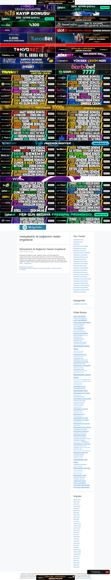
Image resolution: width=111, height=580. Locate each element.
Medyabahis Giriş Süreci (79, 250)
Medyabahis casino (78, 369)
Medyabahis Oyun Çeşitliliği (80, 246)
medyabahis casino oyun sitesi (78, 372)
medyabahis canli (78, 358)
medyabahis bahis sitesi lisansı (78, 351)
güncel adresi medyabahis (79, 331)
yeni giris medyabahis (81, 487)
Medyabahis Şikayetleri (78, 478)
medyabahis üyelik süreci (79, 477)
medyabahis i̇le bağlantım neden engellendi (41, 268)
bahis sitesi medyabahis (80, 318)
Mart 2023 (76, 560)
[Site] (27, 78)
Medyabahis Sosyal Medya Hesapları (82, 438)
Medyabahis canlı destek (26, 268)
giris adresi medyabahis (78, 324)
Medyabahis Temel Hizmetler (81, 274)
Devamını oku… (28, 263)
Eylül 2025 (76, 504)
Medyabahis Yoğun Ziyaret (80, 270)
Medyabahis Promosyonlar (27, 266)
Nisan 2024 (76, 532)
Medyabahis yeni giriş (81, 468)
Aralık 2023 (76, 541)
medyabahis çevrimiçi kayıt (77, 473)
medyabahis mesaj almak (77, 421)
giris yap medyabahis (78, 329)
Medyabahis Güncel (78, 396)
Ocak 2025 (76, 512)
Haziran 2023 (76, 554)
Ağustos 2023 (77, 549)
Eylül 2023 (76, 547)
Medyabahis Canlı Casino (79, 363)
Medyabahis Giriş (78, 241)
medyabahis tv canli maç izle (80, 445)
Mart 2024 (76, 534)
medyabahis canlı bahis (80, 362)
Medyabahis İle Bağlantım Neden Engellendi (43, 249)
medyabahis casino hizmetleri (80, 370)
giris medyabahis (78, 328)
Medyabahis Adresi (78, 239)
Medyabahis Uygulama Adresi (81, 289)
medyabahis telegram (79, 440)
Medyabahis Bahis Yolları (79, 265)
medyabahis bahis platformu (80, 343)
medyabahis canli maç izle (80, 360)
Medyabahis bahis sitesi (81, 347)
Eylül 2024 (76, 521)
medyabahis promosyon (81, 431)
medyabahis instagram (80, 409)
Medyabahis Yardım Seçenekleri (81, 252)
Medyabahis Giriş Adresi (81, 393)
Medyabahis (76, 244)
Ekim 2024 (76, 519)
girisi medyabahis (78, 326)
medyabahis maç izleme (81, 420)
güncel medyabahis (80, 333)
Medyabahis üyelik (79, 475)
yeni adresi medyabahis (56, 268)
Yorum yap (23, 269)
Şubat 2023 (76, 562)
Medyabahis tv (85, 442)
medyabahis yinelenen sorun (78, 470)
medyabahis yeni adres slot (77, 466)
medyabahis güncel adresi (79, 400)
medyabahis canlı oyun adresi (78, 367)
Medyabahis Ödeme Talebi (77, 471)
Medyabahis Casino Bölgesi (80, 263)
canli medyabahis (80, 320)
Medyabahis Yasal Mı (78, 455)
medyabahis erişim (86, 379)
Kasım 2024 (76, 517)
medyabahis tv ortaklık (86, 447)
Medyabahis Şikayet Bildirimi (80, 268)
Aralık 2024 (76, 514)
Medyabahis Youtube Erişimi (80, 283)
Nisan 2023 (76, 558)
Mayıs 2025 (76, 508)
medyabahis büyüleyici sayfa (78, 356)
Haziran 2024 (76, 527)
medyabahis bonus (79, 354)
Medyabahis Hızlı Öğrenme (80, 276)
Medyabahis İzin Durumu (79, 248)
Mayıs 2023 (76, 556)
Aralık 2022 (76, 567)
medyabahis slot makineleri (79, 436)
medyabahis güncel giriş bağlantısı (79, 402)
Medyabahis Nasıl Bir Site (81, 423)
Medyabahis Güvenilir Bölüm (80, 287)
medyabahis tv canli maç (81, 444)
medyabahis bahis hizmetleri (80, 342)
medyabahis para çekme (80, 429)
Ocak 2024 (76, 538)
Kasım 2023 (76, 543)
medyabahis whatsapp (78, 454)
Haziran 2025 (76, 506)
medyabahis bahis (77, 340)
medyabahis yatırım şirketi (77, 457)
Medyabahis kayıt (79, 414)
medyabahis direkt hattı (77, 379)
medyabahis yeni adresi (80, 464)
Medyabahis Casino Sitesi (82, 376)
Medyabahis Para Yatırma (82, 427)
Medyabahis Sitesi (79, 435)
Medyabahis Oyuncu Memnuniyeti (82, 278)
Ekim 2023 (76, 545)
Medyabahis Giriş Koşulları (80, 261)
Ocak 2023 (76, 564)
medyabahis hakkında (78, 403)
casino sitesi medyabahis (82, 322)
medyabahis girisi (79, 386)
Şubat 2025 (76, 510)
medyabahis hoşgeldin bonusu (78, 405)
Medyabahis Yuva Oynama (80, 254)
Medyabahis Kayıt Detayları (80, 272)
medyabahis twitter (77, 449)
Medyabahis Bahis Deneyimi (80, 257)
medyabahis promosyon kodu (80, 432)
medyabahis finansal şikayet (86, 381)
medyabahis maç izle (80, 418)
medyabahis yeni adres (80, 460)
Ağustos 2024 (77, 523)
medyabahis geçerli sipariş (77, 384)
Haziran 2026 (76, 499)
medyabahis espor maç (77, 381)
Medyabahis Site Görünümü (80, 281)
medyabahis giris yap (79, 388)
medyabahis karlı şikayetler (77, 412)
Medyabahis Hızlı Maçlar (77, 407)
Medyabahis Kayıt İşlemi (79, 259)
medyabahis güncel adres (82, 398)
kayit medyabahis (78, 335)
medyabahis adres (77, 337)
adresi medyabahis (79, 316)
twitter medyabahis (79, 483)
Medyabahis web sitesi (80, 452)
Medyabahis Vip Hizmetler (86, 450)
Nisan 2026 (76, 501)
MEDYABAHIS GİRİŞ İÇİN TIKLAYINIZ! (55, 45)
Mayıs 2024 (76, 530)
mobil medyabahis (79, 481)
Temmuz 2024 (77, 525)
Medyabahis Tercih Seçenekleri (81, 285)
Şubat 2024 (76, 536)
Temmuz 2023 (77, 551)
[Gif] (55, 107)
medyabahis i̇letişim (78, 410)
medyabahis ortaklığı (76, 425)
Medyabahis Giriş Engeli (79, 291)
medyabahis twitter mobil (77, 450)
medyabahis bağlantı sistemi (78, 352)
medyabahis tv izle (77, 447)
